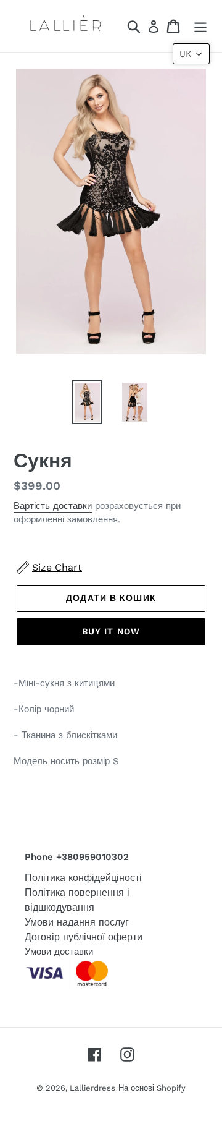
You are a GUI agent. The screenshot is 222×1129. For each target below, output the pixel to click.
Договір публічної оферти (83, 937)
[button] (191, 54)
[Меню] (200, 26)
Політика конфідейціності (83, 878)
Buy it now (111, 631)
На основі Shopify (152, 1088)
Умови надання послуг (77, 922)
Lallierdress (92, 1088)
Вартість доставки (53, 505)
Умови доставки (59, 951)
